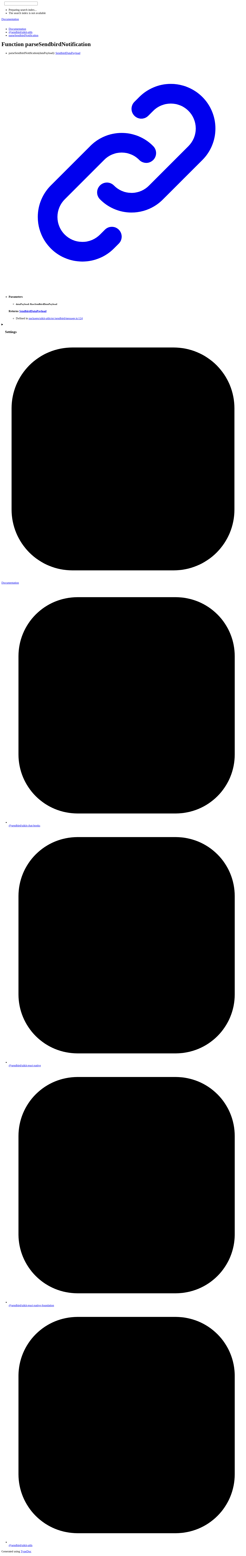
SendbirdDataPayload (67, 53)
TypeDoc (26, 1551)
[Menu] (2, 22)
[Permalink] (127, 289)
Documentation (10, 19)
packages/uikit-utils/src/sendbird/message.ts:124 (56, 318)
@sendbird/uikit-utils (20, 32)
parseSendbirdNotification (23, 35)
